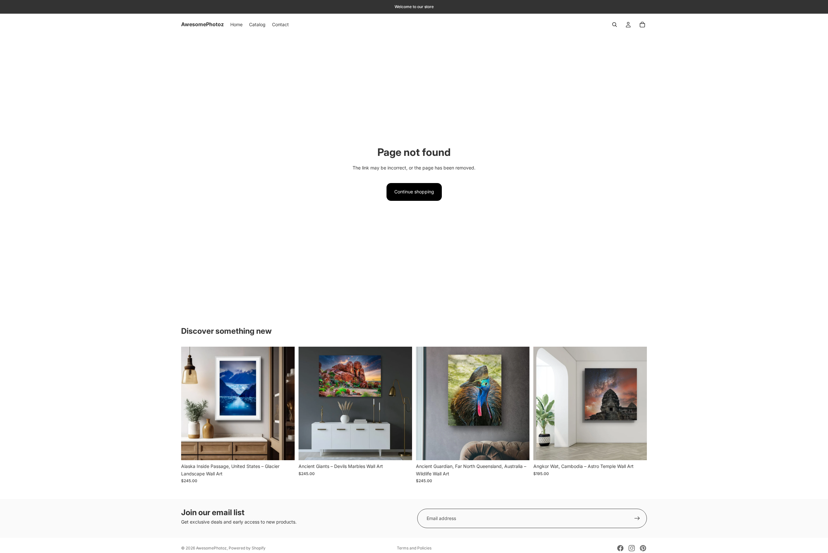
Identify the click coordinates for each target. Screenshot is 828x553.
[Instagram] (632, 548)
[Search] (614, 24)
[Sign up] (637, 518)
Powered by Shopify (247, 548)
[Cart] (642, 24)
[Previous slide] (191, 403)
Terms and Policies (414, 548)
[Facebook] (620, 548)
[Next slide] (285, 403)
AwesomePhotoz (211, 548)
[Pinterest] (643, 548)
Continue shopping (414, 191)
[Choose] (284, 450)
